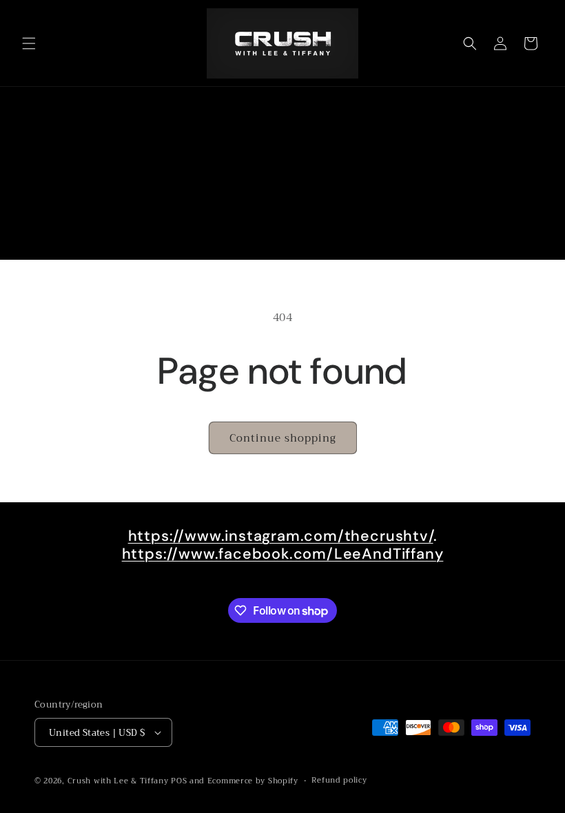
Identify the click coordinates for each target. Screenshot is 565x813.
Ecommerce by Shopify (252, 781)
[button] (29, 43)
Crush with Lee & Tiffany (118, 781)
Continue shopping (282, 438)
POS (179, 781)
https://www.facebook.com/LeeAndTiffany (283, 554)
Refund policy (339, 780)
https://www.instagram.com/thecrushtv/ (280, 536)
